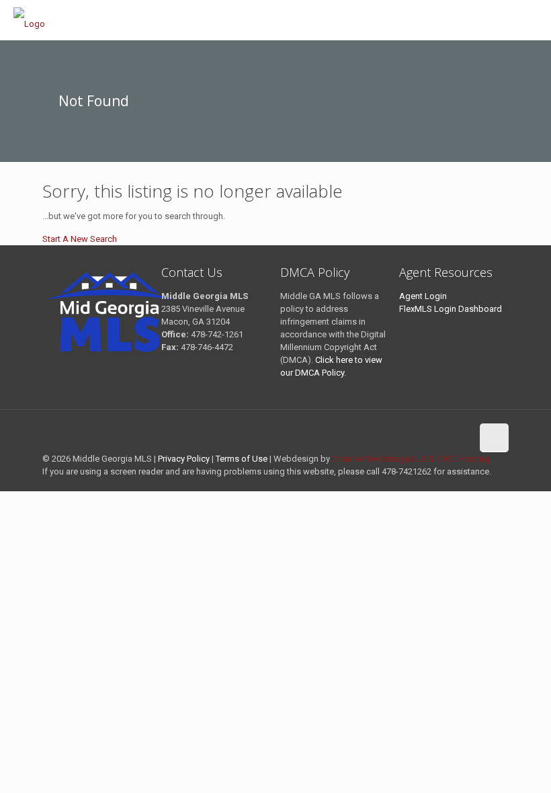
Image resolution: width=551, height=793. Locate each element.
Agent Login (423, 296)
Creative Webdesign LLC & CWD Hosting (410, 459)
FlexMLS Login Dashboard (450, 309)
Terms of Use (241, 459)
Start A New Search (79, 239)
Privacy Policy (184, 459)
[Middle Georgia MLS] (32, 20)
